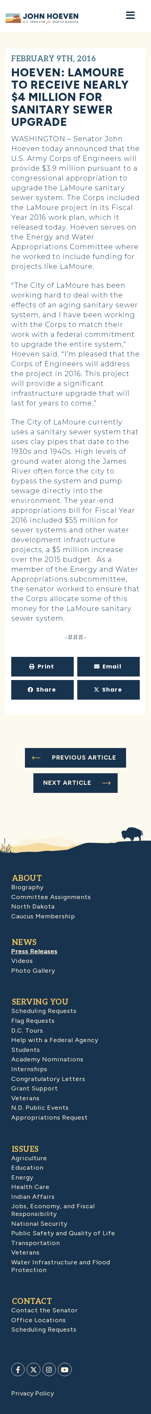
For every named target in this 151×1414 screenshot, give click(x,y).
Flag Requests (33, 1021)
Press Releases (34, 951)
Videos (22, 961)
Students (25, 1050)
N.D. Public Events (40, 1108)
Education (27, 1167)
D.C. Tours (27, 1030)
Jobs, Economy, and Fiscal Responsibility (53, 1210)
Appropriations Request (49, 1117)
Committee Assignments (51, 897)
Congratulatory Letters (48, 1079)
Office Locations (38, 1320)
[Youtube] (64, 1369)
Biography (27, 887)
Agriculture (29, 1158)
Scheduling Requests (44, 1011)
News (24, 942)
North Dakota (33, 906)
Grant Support (34, 1088)
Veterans (25, 1098)
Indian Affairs (33, 1197)
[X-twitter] (33, 1369)
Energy (22, 1177)
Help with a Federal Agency (54, 1040)
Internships (29, 1069)
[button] (42, 667)
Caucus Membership (43, 916)
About (27, 878)
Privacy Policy (32, 1393)
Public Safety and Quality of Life (63, 1233)
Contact (32, 1301)
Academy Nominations (47, 1059)
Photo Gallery (33, 970)
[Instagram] (49, 1369)
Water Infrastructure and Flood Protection (60, 1266)
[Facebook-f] (18, 1369)
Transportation (35, 1243)
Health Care (30, 1187)
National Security (39, 1224)
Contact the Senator (44, 1310)
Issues (25, 1149)
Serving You (40, 1002)
